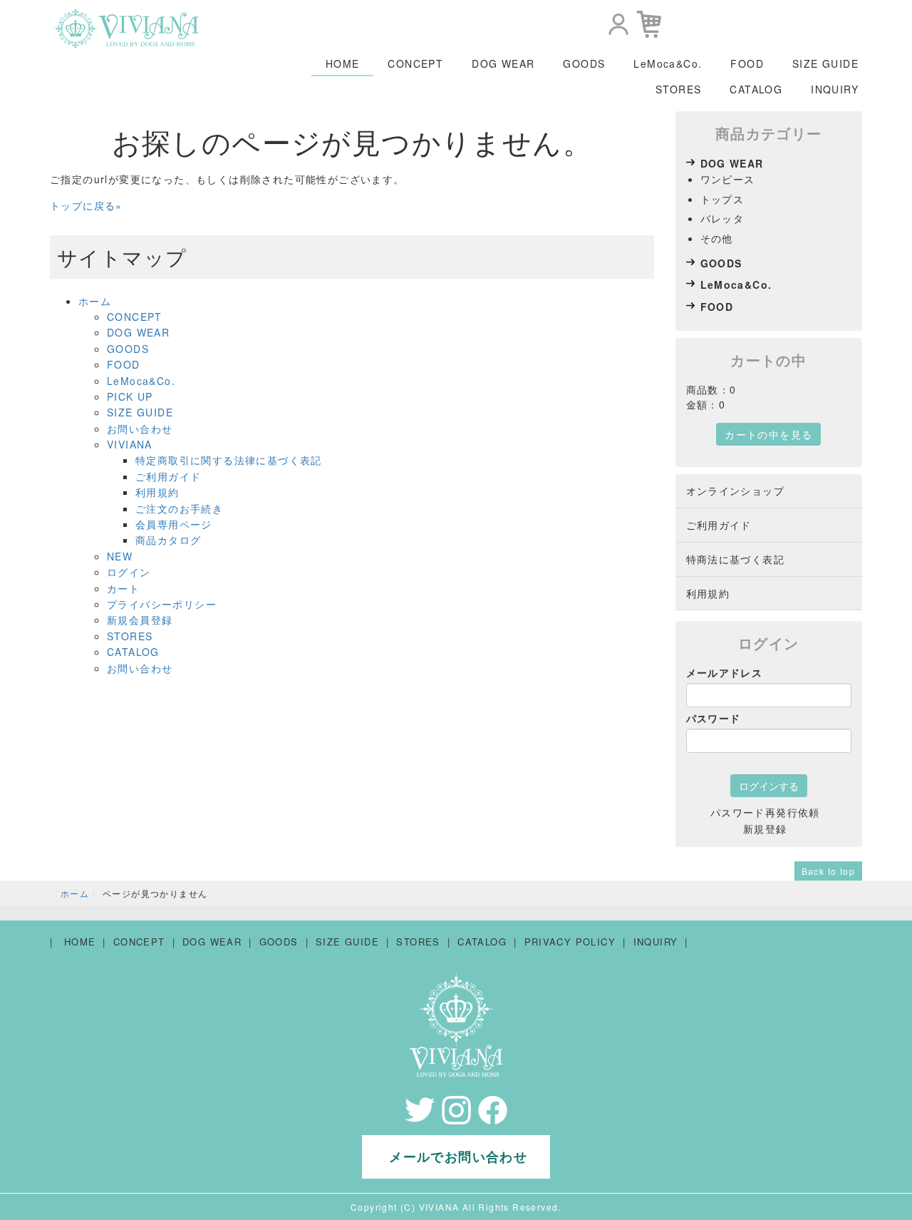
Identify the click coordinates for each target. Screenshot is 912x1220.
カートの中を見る (768, 434)
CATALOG (756, 89)
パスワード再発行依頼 (765, 812)
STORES (678, 89)
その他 (716, 238)
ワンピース (727, 179)
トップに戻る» (86, 205)
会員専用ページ (173, 524)
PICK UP (130, 396)
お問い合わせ (139, 428)
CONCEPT (415, 63)
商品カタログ (168, 540)
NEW (120, 556)
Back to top (828, 871)
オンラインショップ (735, 490)
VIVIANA (129, 444)
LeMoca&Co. (667, 63)
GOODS (584, 63)
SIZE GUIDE (825, 63)
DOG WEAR (503, 63)
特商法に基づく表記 (735, 559)
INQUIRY (835, 89)
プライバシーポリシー (162, 604)
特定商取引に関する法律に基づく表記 (228, 460)
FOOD (747, 63)
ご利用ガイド (168, 476)
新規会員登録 (139, 619)
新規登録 (765, 828)
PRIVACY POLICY (570, 941)
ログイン (129, 572)
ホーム (94, 301)
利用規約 (157, 492)
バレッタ (722, 218)
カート (123, 588)
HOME (343, 63)
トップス (722, 199)
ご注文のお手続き (179, 508)
